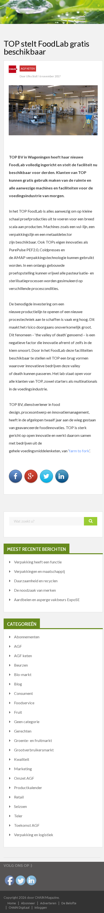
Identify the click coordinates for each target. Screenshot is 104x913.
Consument (23, 693)
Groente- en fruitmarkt (33, 740)
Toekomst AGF (26, 825)
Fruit (18, 712)
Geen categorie (26, 721)
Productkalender (28, 787)
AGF (18, 646)
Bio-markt (22, 674)
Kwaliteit (21, 759)
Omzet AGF (24, 778)
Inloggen (41, 907)
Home (11, 903)
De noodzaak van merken (35, 590)
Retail (19, 797)
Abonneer (28, 903)
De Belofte (68, 903)
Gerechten (22, 731)
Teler (18, 815)
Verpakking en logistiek (33, 834)
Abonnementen (26, 636)
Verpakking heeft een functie (38, 562)
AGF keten (28, 68)
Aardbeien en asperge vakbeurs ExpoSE (47, 599)
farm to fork (79, 450)
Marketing (23, 768)
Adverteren (48, 903)
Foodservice (24, 702)
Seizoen (20, 806)
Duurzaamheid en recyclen (36, 580)
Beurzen (21, 665)
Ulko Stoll (32, 76)
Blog (18, 684)
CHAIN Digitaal (19, 907)
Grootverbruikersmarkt (34, 750)
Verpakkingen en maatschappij (39, 571)
